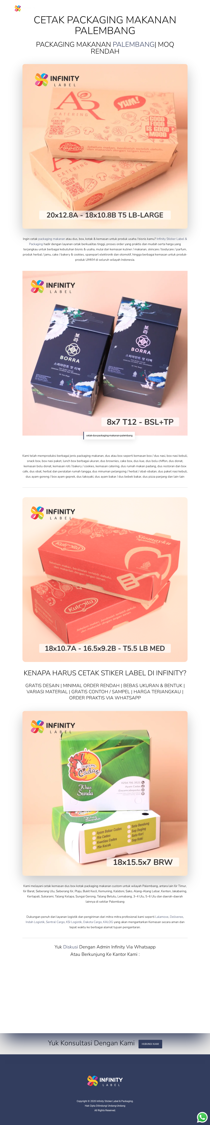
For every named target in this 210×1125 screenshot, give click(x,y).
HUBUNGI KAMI (150, 1044)
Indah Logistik (35, 922)
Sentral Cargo (55, 922)
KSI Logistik (74, 922)
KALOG (108, 922)
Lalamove (161, 917)
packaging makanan (51, 239)
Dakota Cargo (92, 922)
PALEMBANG (134, 44)
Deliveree (176, 917)
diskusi (70, 947)
